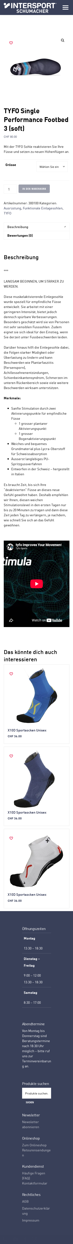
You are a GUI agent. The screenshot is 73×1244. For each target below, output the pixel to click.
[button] (62, 40)
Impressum (30, 1220)
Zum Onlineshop (34, 1145)
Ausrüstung (12, 208)
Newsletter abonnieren (30, 1124)
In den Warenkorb (34, 188)
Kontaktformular (34, 1183)
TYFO (7, 213)
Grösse (10, 164)
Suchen (30, 1102)
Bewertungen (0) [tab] (20, 235)
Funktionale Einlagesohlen (43, 208)
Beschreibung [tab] (17, 226)
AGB (25, 1201)
